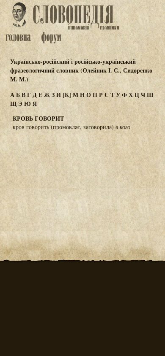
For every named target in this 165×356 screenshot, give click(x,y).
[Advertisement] (82, 179)
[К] (67, 94)
